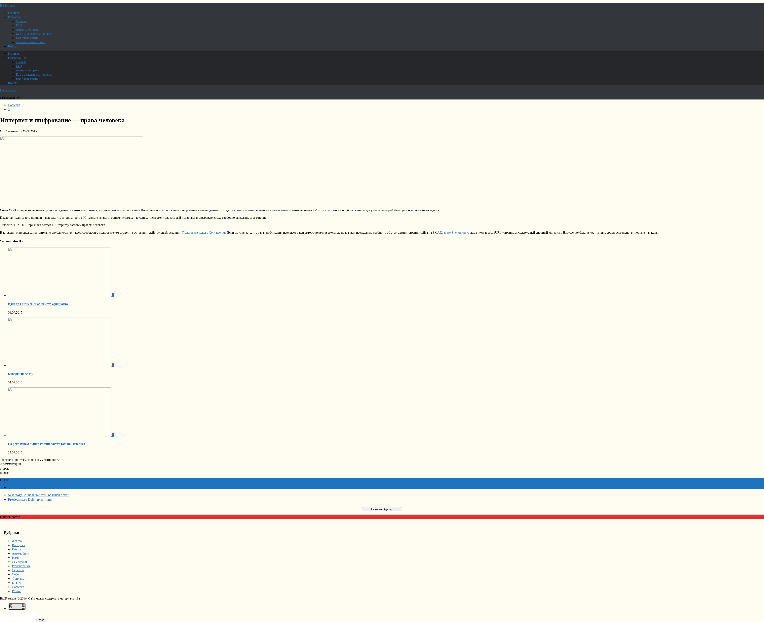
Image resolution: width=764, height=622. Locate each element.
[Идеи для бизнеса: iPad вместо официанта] (60, 295)
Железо (17, 541)
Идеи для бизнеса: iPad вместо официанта (38, 303)
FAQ (19, 25)
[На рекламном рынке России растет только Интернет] (60, 435)
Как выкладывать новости (34, 33)
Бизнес (16, 582)
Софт (15, 574)
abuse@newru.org (455, 232)
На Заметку (8, 5)
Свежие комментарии (30, 42)
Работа (16, 549)
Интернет (18, 545)
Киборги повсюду (20, 373)
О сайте (21, 21)
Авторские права (27, 29)
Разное (16, 591)
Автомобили (20, 553)
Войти (12, 46)
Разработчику (21, 566)
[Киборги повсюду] (60, 365)
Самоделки (19, 562)
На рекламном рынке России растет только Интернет (46, 443)
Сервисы (18, 570)
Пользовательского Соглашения (204, 232)
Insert (41, 619)
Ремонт (17, 557)
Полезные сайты (27, 38)
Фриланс (18, 578)
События (14, 105)
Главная (13, 13)
